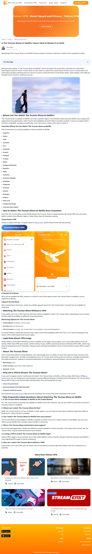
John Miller (9, 47)
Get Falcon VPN (80, 3)
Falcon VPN (39, 222)
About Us (88, 534)
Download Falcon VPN (14, 227)
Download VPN (45, 26)
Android (60, 531)
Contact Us (87, 531)
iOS (62, 534)
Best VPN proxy (17, 394)
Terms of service (85, 541)
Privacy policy (86, 545)
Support (60, 541)
